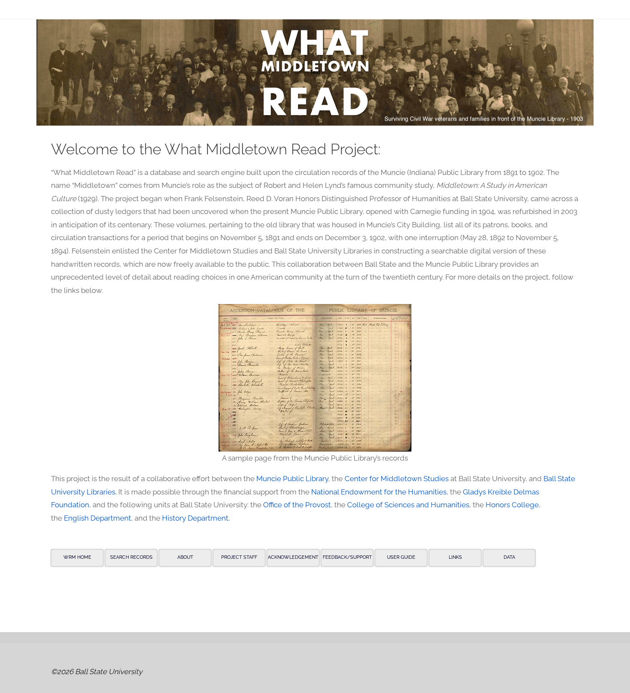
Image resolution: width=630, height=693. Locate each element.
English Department (97, 518)
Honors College (512, 504)
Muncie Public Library (292, 478)
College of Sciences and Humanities (408, 504)
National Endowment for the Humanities (379, 492)
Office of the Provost (297, 504)
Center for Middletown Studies (397, 478)
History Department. (196, 518)
